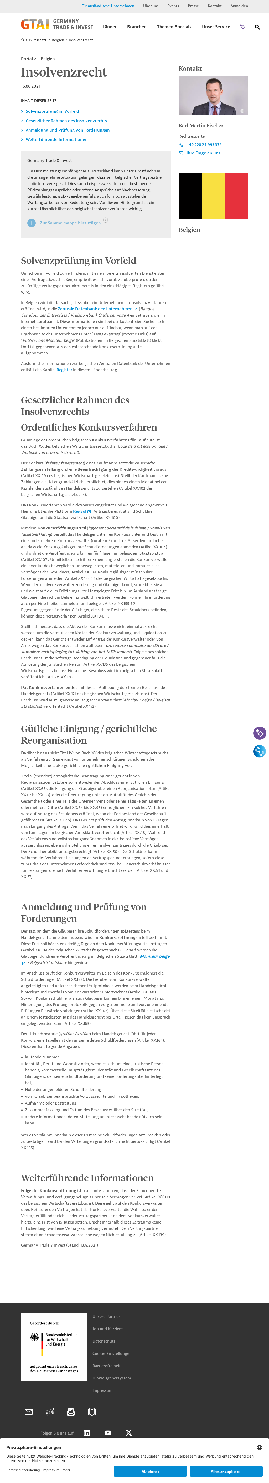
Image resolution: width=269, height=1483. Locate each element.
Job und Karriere (107, 1329)
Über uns (150, 6)
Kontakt (215, 6)
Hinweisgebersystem (111, 1378)
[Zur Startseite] (57, 28)
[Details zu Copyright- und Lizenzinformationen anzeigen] (242, 111)
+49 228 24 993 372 (204, 144)
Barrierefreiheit (106, 1365)
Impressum (102, 1390)
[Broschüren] (92, 1412)
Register (64, 369)
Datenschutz (103, 1341)
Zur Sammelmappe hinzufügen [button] (70, 223)
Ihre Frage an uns (203, 153)
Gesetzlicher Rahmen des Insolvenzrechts (66, 120)
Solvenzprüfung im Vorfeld (52, 111)
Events (173, 6)
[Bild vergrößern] (213, 196)
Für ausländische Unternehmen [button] (108, 6)
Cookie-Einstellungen (112, 1353)
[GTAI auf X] (129, 1433)
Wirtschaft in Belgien (46, 40)
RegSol (79, 511)
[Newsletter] (71, 1412)
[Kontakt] (29, 1412)
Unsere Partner (106, 1316)
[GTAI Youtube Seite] (108, 1433)
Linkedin (87, 1433)
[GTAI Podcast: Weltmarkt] (50, 1412)
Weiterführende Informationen (57, 139)
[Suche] (257, 28)
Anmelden (239, 6)
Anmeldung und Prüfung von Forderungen (68, 130)
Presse (193, 6)
